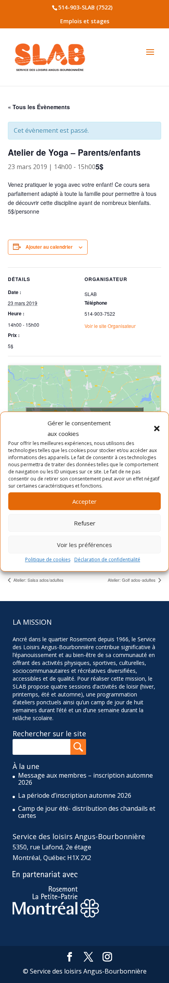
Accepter (84, 501)
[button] (157, 428)
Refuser (85, 523)
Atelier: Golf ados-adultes (132, 580)
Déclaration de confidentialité (107, 560)
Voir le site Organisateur (110, 325)
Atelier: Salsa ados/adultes (38, 580)
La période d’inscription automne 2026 (74, 795)
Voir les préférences (84, 545)
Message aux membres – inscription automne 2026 (85, 779)
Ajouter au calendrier (49, 246)
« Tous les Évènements (39, 107)
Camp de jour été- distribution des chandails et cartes (86, 812)
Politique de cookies (47, 560)
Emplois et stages (84, 21)
